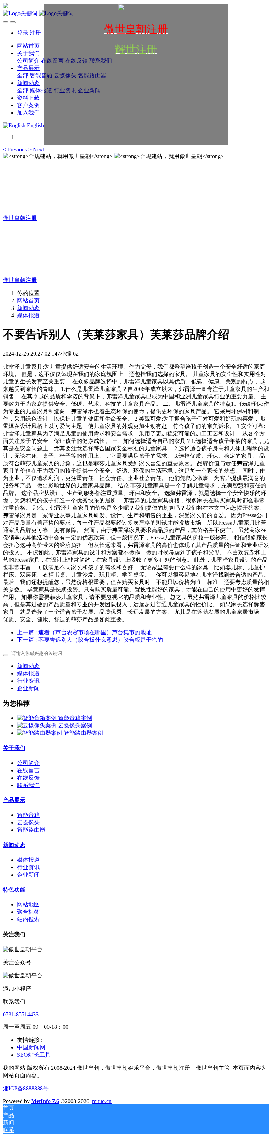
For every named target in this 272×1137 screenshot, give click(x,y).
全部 (22, 76)
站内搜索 (28, 919)
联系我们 (28, 785)
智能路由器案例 (83, 733)
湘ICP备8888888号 (26, 1088)
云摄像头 (28, 822)
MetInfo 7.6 (45, 1101)
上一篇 (84, 632)
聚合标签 (28, 912)
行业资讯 (28, 681)
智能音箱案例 (75, 718)
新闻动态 (28, 308)
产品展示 (14, 800)
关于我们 (14, 748)
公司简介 (28, 763)
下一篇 (90, 640)
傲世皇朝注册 (20, 218)
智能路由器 (31, 830)
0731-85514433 (21, 1014)
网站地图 (28, 904)
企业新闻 (28, 688)
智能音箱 (28, 815)
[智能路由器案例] (40, 733)
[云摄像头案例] (37, 725)
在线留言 (28, 770)
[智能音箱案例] (37, 718)
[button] (15, 149)
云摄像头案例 (75, 725)
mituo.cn (102, 1101)
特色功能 (14, 890)
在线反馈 (28, 778)
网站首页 (28, 301)
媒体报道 (28, 315)
